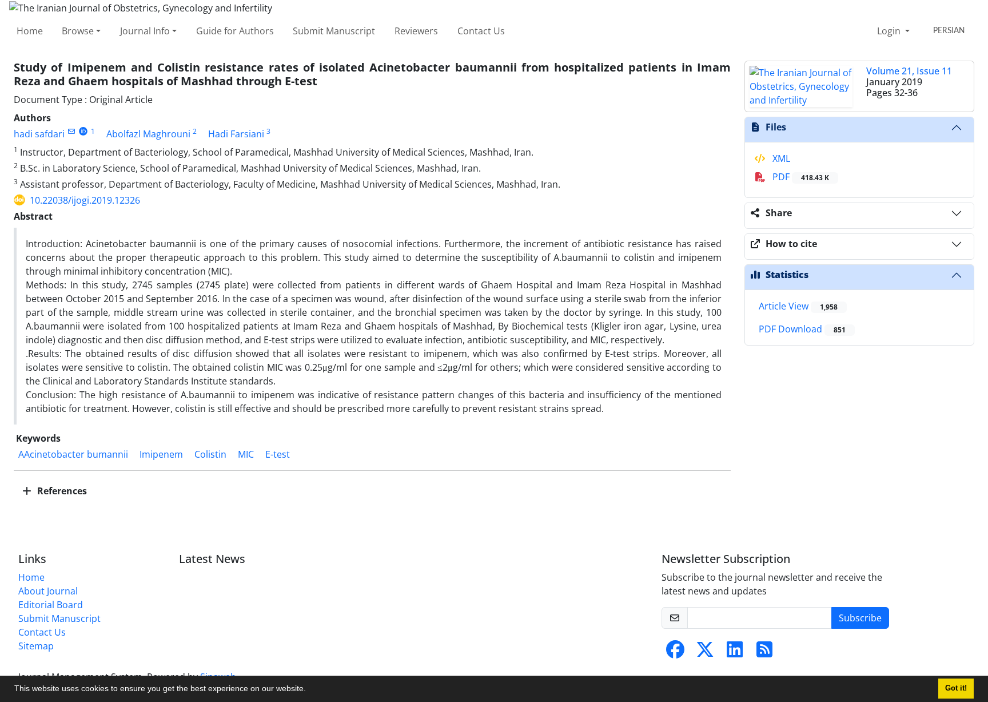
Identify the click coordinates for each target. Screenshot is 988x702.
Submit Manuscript (334, 31)
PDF (799, 176)
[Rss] (764, 653)
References (61, 491)
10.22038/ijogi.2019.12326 (85, 200)
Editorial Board (50, 604)
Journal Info (145, 31)
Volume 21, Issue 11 (909, 71)
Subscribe (860, 618)
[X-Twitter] (705, 653)
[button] (310, 690)
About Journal (48, 591)
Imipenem (161, 454)
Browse (78, 31)
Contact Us (481, 31)
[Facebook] (675, 653)
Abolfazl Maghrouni (148, 134)
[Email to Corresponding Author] (71, 131)
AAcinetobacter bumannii (73, 454)
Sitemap (36, 646)
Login (890, 31)
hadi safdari (39, 134)
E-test (277, 454)
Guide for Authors (235, 31)
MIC (246, 454)
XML (780, 158)
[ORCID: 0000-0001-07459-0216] (83, 131)
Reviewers (416, 31)
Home (30, 31)
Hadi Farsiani (236, 134)
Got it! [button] (956, 688)
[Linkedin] (734, 653)
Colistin (210, 454)
